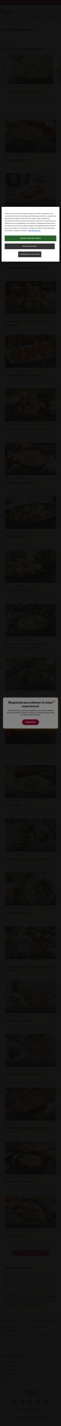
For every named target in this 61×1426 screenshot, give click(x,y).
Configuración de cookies (30, 254)
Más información (34, 231)
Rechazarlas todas (30, 246)
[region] (31, 234)
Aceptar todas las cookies (30, 238)
